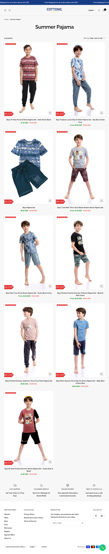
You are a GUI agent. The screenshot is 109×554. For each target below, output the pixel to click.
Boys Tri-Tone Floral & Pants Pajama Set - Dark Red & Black (28, 120)
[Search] (10, 10)
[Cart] (104, 10)
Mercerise (8, 528)
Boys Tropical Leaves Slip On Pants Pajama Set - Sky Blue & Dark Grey (80, 121)
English (91, 10)
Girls (6, 525)
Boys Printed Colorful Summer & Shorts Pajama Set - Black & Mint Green (80, 294)
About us (7, 538)
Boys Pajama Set (29, 208)
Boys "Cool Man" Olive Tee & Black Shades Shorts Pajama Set (80, 208)
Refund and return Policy (33, 518)
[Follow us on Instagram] (102, 516)
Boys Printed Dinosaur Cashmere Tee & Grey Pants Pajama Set (28, 381)
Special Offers (9, 535)
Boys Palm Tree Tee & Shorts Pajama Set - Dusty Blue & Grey (29, 293)
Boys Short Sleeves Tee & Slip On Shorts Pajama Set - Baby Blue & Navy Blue (80, 382)
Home (6, 19)
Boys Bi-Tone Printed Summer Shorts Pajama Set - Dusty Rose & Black (29, 470)
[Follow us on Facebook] (96, 516)
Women (7, 514)
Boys (6, 521)
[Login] (99, 10)
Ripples (7, 531)
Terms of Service (30, 521)
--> (5, 44)
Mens (6, 518)
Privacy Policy (29, 514)
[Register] (82, 523)
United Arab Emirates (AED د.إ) (15, 547)
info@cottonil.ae (95, 496)
